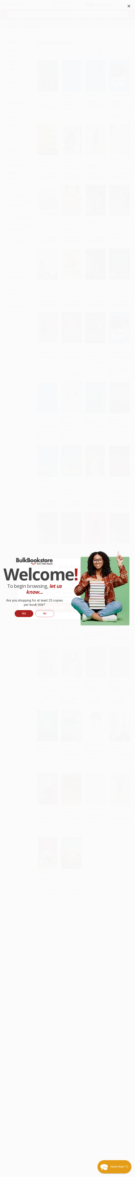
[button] (114, 1166)
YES (24, 613)
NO (44, 613)
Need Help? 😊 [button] (120, 1166)
